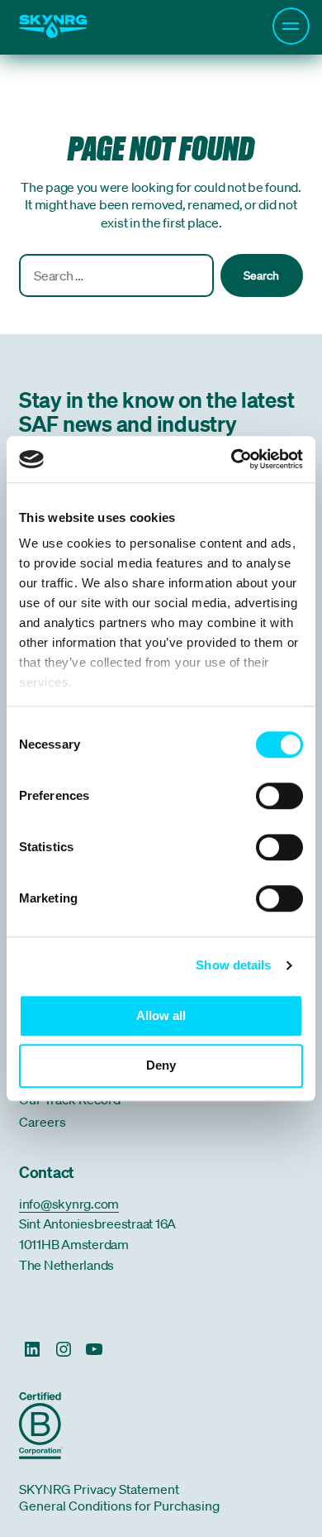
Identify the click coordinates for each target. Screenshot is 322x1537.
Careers (42, 1121)
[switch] (279, 797)
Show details (233, 965)
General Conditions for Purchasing (119, 1505)
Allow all (161, 1015)
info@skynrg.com (69, 1203)
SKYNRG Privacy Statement (99, 1489)
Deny (161, 1065)
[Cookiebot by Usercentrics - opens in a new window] (231, 459)
